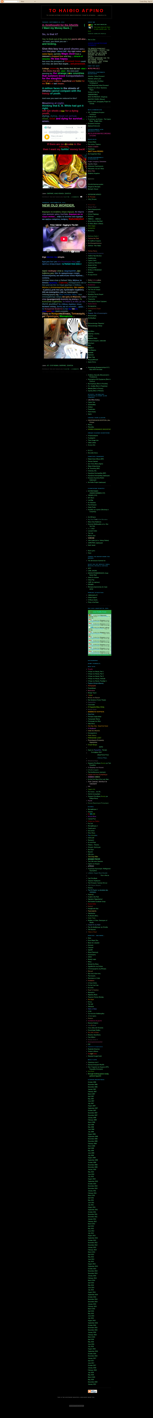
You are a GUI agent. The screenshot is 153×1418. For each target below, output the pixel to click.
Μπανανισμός (92, 315)
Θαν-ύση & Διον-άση (94, 973)
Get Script (93, 655)
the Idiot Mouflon (100, 24)
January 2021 (92, 1384)
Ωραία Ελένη (92, 362)
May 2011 (91, 1200)
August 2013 (92, 1264)
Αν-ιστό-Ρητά (92, 842)
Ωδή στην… (91, 854)
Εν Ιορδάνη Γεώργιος (94, 241)
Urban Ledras (92, 442)
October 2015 (92, 1325)
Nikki (89, 345)
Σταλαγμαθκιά (92, 267)
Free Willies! (91, 1037)
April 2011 (91, 1198)
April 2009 (91, 1148)
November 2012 (92, 1242)
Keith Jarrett (91, 545)
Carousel (90, 947)
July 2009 (91, 1155)
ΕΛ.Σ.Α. (90, 450)
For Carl (90, 823)
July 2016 (91, 1346)
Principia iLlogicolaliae (94, 716)
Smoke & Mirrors (93, 1051)
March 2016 (91, 1337)
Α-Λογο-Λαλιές (92, 983)
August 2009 (92, 1157)
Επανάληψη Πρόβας (94, 1030)
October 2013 (92, 1268)
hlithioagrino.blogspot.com (95, 633)
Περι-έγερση (91, 976)
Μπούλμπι (91, 343)
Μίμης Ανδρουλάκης (94, 466)
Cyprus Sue (91, 402)
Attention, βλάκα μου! (94, 78)
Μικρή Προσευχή (93, 952)
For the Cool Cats (93, 985)
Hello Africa (91, 723)
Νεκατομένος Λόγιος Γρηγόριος (97, 301)
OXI (89, 1044)
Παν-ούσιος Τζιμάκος (94, 144)
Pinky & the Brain (93, 602)
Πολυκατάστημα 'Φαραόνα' (96, 323)
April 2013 (91, 1254)
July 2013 (91, 1261)
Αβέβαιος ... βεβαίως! (94, 219)
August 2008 (92, 1134)
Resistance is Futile (94, 978)
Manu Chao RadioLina (94, 522)
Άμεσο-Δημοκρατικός (94, 209)
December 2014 (92, 1301)
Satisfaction (91, 913)
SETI (89, 568)
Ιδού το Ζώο (91, 39)
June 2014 (91, 1287)
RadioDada (91, 149)
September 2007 (93, 1108)
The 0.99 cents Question (95, 861)
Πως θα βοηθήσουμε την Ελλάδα (98, 927)
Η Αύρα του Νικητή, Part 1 (96, 671)
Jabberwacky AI (93, 595)
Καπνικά (90, 945)
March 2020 (91, 1377)
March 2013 (91, 1252)
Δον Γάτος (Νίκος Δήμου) (95, 464)
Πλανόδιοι (91, 427)
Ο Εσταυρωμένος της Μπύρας (97, 969)
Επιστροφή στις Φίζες (94, 721)
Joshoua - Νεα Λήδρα (94, 245)
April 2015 (91, 1311)
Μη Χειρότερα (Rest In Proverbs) (98, 383)
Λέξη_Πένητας (92, 199)
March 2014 (91, 1280)
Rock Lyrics (91, 550)
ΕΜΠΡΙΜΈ (50, 193)
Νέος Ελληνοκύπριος (94, 282)
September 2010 (93, 1181)
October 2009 (92, 1162)
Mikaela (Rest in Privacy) (95, 388)
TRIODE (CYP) (92, 495)
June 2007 (91, 1101)
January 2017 (92, 1358)
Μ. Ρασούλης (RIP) (94, 468)
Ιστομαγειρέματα (93, 435)
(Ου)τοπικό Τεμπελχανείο (95, 166)
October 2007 (92, 1110)
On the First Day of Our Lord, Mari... (99, 779)
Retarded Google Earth (95, 1056)
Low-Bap (90, 500)
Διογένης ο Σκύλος (93, 333)
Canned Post (92, 819)
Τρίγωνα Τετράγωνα (94, 880)
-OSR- (90, 311)
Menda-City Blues (93, 964)
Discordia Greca (93, 453)
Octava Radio (92, 142)
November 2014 (92, 1299)
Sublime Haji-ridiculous (95, 256)
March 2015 (91, 1308)
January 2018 (92, 1368)
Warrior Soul (91, 535)
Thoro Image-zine (93, 440)
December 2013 (92, 1273)
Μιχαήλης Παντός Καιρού (95, 294)
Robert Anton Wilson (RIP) (96, 459)
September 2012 (93, 1238)
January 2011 (92, 1191)
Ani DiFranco (92, 517)
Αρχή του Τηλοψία (97, 750)
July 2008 (91, 1132)
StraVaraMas (92, 404)
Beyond (90, 852)
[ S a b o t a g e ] (93, 770)
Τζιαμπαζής (91, 299)
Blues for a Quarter (93, 943)
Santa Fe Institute (93, 577)
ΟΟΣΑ (90, 957)
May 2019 (91, 1375)
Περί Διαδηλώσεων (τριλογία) (97, 772)
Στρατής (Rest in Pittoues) (96, 391)
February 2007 (92, 1091)
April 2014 (91, 1283)
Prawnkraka (91, 409)
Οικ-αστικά (91, 830)
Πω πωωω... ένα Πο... (95, 791)
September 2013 (93, 1266)
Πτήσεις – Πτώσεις (93, 845)
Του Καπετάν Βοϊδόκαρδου (96, 1013)
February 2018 (92, 1370)
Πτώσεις (90, 888)
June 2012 (91, 1231)
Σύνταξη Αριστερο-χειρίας (95, 184)
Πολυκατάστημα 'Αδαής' (95, 326)
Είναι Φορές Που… (93, 940)
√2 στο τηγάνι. (92, 1016)
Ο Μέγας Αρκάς (93, 600)
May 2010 (91, 1172)
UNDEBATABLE (93, 94)
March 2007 (91, 1094)
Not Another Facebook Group (96, 901)
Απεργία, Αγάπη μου (94, 847)
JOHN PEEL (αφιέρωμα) (95, 543)
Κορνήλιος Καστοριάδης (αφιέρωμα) (99, 475)
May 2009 (91, 1150)
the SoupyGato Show (94, 154)
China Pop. (91, 580)
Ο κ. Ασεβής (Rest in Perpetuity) (97, 386)
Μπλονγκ (91, 216)
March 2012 (91, 1224)
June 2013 (91, 1259)
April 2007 (91, 1096)
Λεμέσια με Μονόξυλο (94, 263)
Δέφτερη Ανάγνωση (94, 126)
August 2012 (92, 1235)
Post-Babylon (92, 350)
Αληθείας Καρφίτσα (94, 173)
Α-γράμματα (91, 438)
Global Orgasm (92, 597)
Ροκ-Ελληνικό (92, 505)
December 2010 (92, 1188)
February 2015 (92, 1306)
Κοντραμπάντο (92, 733)
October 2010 (92, 1183)
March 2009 (91, 1146)
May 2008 (91, 1127)
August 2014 (92, 1292)
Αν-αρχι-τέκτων (92, 274)
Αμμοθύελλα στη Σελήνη (95, 966)
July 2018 (91, 1372)
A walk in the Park (93, 897)
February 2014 (92, 1278)
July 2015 (91, 1318)
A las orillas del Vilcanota (95, 1028)
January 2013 (92, 1247)
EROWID (90, 584)
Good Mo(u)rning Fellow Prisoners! (98, 85)
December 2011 (92, 1216)
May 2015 (91, 1313)
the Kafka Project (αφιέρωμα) (97, 482)
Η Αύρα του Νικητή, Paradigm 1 (97, 681)
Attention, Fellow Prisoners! (96, 76)
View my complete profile (97, 33)
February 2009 (92, 1143)
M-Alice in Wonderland (94, 270)
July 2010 (91, 1176)
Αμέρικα (90, 811)
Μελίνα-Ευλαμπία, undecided (97, 341)
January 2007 (92, 1089)
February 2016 (92, 1335)
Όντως (90, 1002)
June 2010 (91, 1174)
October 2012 (92, 1240)
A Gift (89, 1011)
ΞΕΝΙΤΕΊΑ (68, 193)
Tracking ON (105, 655)
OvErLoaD (91, 838)
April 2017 (91, 1360)
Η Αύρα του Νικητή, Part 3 (96, 676)
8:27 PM (66, 197)
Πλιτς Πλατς (91, 833)
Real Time (99, 655)
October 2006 (92, 1082)
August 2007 (92, 1106)
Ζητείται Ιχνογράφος (94, 794)
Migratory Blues (92, 994)
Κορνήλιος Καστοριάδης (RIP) (97, 473)
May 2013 (91, 1257)
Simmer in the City (93, 92)
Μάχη (89, 961)
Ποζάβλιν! (91, 348)
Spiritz (90, 414)
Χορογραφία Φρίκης (94, 719)
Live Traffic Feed (99, 612)
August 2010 (92, 1179)
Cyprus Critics (92, 260)
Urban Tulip (91, 357)
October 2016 (92, 1353)
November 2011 (92, 1214)
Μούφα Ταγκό (92, 693)
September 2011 (93, 1209)
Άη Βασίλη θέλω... (93, 916)
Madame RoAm (92, 338)
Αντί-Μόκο (91, 331)
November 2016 (92, 1356)
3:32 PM (66, 369)
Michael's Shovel (93, 189)
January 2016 (92, 1332)
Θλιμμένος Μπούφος (94, 186)
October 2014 (92, 1297)
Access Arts (91, 445)
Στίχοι (89, 553)
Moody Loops (92, 959)
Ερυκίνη (90, 336)
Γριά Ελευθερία (92, 878)
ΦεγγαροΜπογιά (93, 359)
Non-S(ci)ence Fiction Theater (97, 700)
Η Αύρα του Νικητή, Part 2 (96, 674)
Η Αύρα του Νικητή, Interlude (96, 678)
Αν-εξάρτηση (92, 502)
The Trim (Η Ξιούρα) (94, 289)
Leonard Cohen (92, 531)
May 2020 (91, 1379)
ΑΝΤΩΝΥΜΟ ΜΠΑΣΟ (94, 194)
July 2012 (91, 1233)
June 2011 (91, 1202)
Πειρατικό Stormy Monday (96, 997)
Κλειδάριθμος (92, 318)
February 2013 (92, 1250)
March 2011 (91, 1195)
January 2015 (92, 1304)
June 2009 (91, 1153)
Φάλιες (90, 424)
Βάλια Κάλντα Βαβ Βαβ (95, 221)
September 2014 (93, 1294)
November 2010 (92, 1186)
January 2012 (92, 1219)
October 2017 (92, 1365)
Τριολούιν (91, 355)
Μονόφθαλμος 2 (93, 826)
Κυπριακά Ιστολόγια (94, 123)
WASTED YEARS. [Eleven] (96, 99)
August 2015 (92, 1320)
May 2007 (91, 1099)
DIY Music (91, 498)
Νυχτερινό (91, 840)
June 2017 (91, 1363)
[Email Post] (81, 197)
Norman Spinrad (93, 461)
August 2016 (92, 1349)
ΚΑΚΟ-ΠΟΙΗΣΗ (59, 193)
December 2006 (92, 1087)
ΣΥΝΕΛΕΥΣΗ (92, 117)
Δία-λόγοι (91, 849)
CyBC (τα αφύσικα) (94, 582)
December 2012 (92, 1245)
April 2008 (91, 1124)
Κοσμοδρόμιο (92, 688)
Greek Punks (92, 507)
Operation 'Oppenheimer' (95, 899)
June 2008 (91, 1129)
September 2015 (93, 1323)
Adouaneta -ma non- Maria (96, 168)
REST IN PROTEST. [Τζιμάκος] (97, 97)
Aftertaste (91, 1006)
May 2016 (91, 1342)
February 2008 (92, 1120)
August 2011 (91, 1207)
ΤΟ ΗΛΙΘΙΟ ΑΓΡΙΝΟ (103, 616)
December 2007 (92, 1115)
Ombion (90, 407)
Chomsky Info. (92, 471)
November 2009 (92, 1165)
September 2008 (93, 1136)
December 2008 (92, 1141)
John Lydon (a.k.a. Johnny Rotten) (98, 540)
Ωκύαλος (90, 272)
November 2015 (92, 1327)
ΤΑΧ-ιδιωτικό (92, 929)
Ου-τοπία (90, 987)
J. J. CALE (91, 528)
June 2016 (91, 1344)
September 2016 (93, 1351)
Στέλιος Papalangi (93, 214)
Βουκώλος (91, 230)
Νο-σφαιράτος (92, 306)
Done (89, 938)
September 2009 (93, 1160)
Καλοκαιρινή (92, 954)
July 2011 (91, 1205)
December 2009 (92, 1167)
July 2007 (91, 1103)
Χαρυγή (90, 894)
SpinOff (90, 950)
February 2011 (92, 1193)
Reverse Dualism (93, 1023)
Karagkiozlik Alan (93, 908)
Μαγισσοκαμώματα (94, 287)
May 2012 (91, 1228)
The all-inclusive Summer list (96, 560)
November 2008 (92, 1139)
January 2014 (92, 1276)
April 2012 (91, 1226)
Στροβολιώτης (92, 258)
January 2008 (92, 1117)
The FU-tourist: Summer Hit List (97, 883)
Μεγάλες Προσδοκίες (94, 1035)
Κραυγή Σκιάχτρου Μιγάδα (96, 1064)
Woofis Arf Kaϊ (92, 265)
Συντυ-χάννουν (92, 297)
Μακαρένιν (91, 992)
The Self (90, 1004)
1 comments (75, 197)
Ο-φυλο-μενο (92, 828)
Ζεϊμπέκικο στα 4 (93, 1062)
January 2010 (92, 1169)
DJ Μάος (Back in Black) (95, 223)
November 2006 (92, 1084)
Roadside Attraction (94, 1049)
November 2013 (92, 1271)
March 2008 (91, 1122)
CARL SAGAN (92, 570)
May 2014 (91, 1285)
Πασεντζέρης (92, 411)
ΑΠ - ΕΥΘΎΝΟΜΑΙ (52, 365)
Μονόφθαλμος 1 (93, 809)
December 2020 (92, 1382)
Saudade (90, 352)
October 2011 (92, 1212)
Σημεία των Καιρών (94, 864)
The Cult (90, 533)
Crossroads (91, 704)
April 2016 (91, 1339)
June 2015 (91, 1316)
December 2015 (92, 1330)
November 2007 (92, 1113)
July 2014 (91, 1290)
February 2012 (92, 1221)
